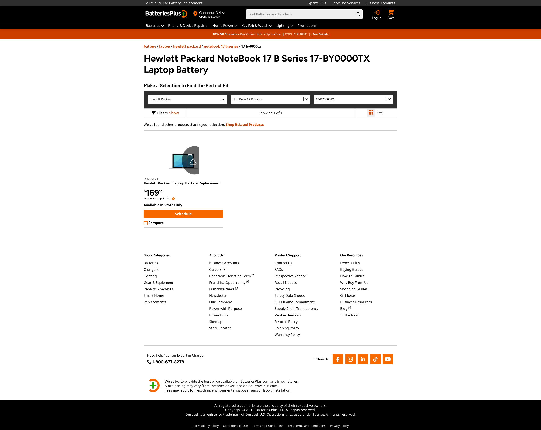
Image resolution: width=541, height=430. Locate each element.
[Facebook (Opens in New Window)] (338, 359)
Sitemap (215, 321)
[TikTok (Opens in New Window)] (375, 359)
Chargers (151, 269)
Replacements (155, 302)
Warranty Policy (287, 334)
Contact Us (283, 263)
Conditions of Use (235, 426)
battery (150, 46)
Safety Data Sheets (290, 295)
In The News (350, 315)
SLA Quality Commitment (295, 302)
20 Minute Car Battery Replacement (174, 3)
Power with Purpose (225, 308)
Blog (344, 308)
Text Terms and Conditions (307, 426)
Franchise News (222, 289)
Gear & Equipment (158, 282)
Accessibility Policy (206, 426)
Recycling (282, 289)
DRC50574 (151, 179)
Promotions (218, 315)
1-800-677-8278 (168, 361)
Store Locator (220, 328)
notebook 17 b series (221, 46)
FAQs (279, 269)
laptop (164, 46)
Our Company (220, 302)
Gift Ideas (348, 295)
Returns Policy (286, 321)
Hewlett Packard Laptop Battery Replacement (182, 183)
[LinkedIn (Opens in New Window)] (363, 359)
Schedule (199, 213)
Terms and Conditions (267, 426)
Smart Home (154, 295)
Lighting (150, 276)
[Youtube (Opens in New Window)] (388, 359)
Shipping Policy (287, 328)
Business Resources (356, 302)
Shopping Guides (354, 289)
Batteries (151, 263)
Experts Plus (316, 3)
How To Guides (352, 276)
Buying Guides (351, 269)
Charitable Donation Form (230, 276)
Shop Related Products (245, 124)
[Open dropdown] (173, 198)
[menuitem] (155, 26)
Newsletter (218, 295)
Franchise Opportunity (227, 282)
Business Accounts (380, 3)
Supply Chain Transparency (296, 308)
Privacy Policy (339, 426)
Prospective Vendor (290, 276)
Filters (162, 112)
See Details (320, 34)
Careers (216, 269)
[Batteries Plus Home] (167, 14)
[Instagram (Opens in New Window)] (350, 359)
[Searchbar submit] (358, 14)
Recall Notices (286, 282)
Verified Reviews (288, 315)
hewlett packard (187, 46)
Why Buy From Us (354, 282)
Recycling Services (345, 3)
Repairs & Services (158, 289)
